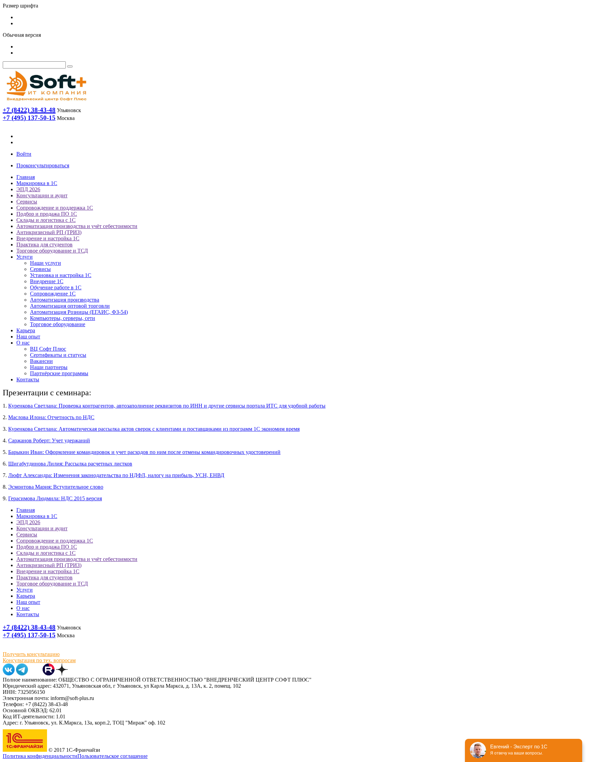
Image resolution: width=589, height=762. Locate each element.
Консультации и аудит (41, 195)
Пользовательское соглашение (112, 756)
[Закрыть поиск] (70, 66)
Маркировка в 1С (36, 183)
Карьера (25, 330)
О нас (23, 343)
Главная (25, 177)
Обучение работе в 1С (55, 287)
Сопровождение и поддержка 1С (54, 208)
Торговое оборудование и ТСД (52, 251)
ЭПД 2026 (28, 189)
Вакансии (41, 361)
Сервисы (26, 201)
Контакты (27, 379)
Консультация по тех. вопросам (39, 660)
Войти (23, 154)
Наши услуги (45, 263)
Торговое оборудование (57, 324)
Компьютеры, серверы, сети (62, 318)
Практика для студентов (44, 244)
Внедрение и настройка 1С (47, 238)
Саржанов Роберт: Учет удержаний (49, 440)
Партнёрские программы (59, 373)
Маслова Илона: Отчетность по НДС (51, 417)
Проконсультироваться (42, 165)
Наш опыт (28, 336)
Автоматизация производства (64, 300)
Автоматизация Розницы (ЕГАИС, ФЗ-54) (79, 312)
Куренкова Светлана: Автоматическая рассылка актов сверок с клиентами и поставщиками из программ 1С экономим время (154, 429)
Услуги (24, 257)
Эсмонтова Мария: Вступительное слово (55, 487)
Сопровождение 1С (53, 293)
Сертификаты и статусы (58, 355)
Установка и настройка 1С (60, 275)
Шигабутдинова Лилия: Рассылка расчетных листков (70, 464)
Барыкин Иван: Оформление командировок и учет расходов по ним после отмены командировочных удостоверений (144, 452)
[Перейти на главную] (46, 102)
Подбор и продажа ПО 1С (46, 214)
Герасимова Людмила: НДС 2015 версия (55, 498)
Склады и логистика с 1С (46, 220)
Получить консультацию (31, 654)
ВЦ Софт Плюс (48, 349)
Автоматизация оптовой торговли (70, 306)
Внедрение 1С (46, 281)
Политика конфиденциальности (40, 756)
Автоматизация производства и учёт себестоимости (76, 226)
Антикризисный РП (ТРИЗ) (48, 232)
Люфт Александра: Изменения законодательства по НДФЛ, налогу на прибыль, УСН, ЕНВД (116, 475)
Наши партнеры (48, 367)
